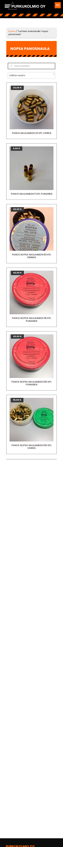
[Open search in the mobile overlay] (31, 66)
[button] (58, 5)
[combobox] (31, 75)
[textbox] (31, 75)
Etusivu (12, 31)
